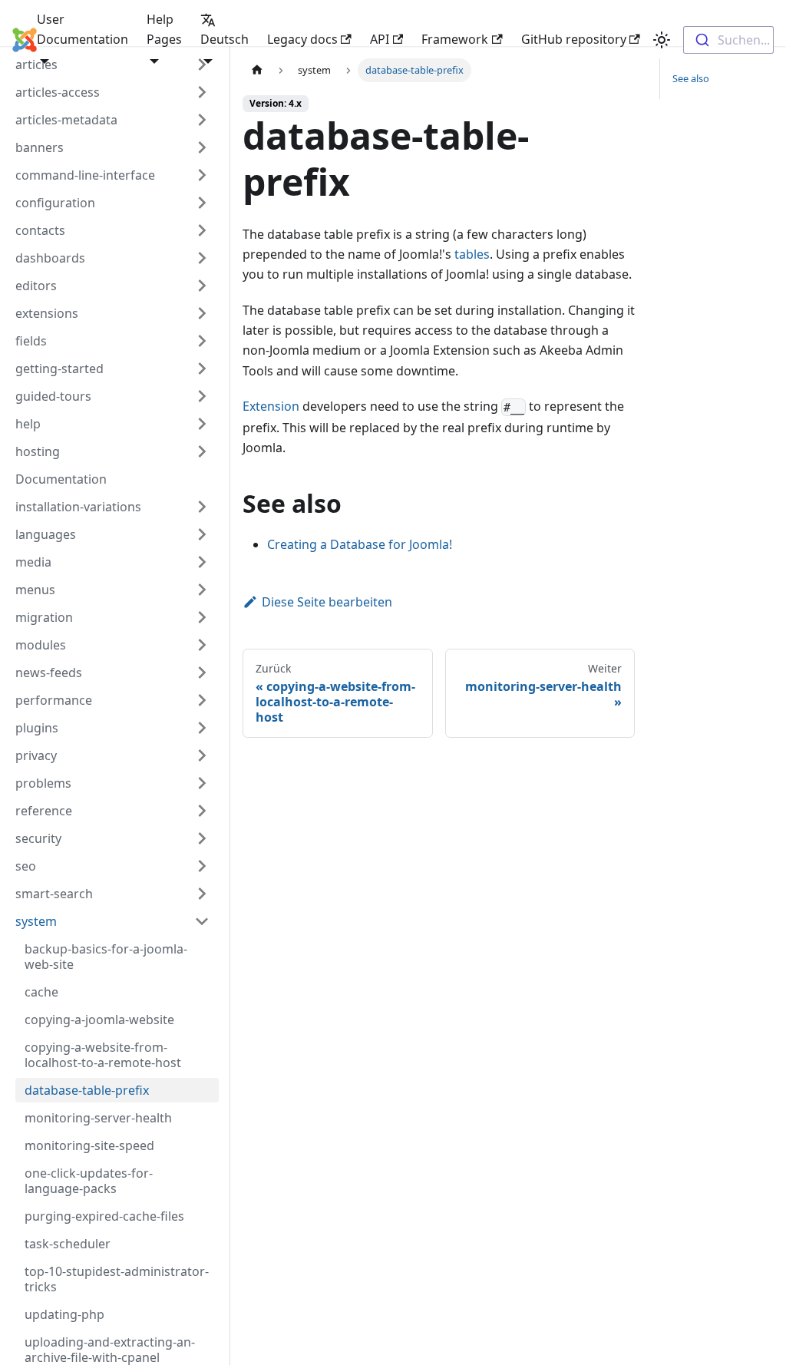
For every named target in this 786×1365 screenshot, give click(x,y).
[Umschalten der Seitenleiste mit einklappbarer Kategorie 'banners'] (202, 147)
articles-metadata (66, 119)
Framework (454, 39)
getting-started (59, 368)
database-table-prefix (87, 1090)
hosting (37, 451)
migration (44, 617)
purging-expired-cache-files (104, 1216)
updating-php (64, 1314)
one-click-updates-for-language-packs (89, 1181)
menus (35, 589)
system (36, 921)
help (28, 423)
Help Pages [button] (164, 29)
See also (690, 78)
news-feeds (48, 672)
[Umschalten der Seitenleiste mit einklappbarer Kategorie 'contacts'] (202, 230)
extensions (46, 313)
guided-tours (53, 396)
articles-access (57, 92)
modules (40, 644)
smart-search (54, 893)
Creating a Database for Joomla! (359, 544)
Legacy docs (302, 39)
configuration (55, 202)
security (38, 838)
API (379, 39)
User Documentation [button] (82, 29)
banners (39, 147)
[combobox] (728, 40)
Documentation (61, 479)
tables (472, 254)
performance (53, 700)
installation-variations (78, 506)
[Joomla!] (13, 40)
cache (41, 991)
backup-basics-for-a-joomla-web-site (106, 956)
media (33, 562)
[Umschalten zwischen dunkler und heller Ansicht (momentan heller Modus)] (661, 40)
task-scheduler (68, 1243)
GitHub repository (573, 39)
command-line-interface (85, 175)
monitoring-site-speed (89, 1145)
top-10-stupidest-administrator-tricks (117, 1279)
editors (36, 285)
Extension (271, 406)
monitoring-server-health (98, 1117)
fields (31, 340)
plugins (36, 727)
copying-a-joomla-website (99, 1019)
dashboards (50, 258)
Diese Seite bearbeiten (327, 601)
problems (43, 783)
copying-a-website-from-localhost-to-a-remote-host (103, 1055)
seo (25, 866)
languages (45, 534)
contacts (40, 230)
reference (43, 810)
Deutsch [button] (224, 39)
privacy (36, 755)
